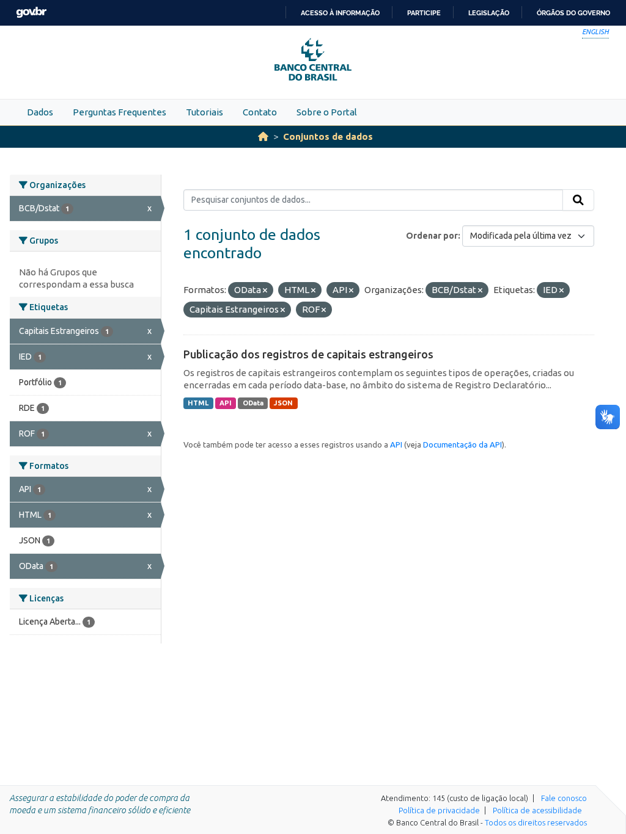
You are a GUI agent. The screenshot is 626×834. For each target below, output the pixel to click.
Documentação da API (462, 444)
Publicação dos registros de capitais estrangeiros (308, 354)
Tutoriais (204, 112)
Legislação (488, 13)
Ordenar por (432, 236)
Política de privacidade (439, 810)
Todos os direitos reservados (536, 822)
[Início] (263, 136)
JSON (283, 403)
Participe (424, 13)
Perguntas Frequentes (119, 112)
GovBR (31, 12)
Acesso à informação (340, 13)
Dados (40, 112)
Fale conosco (564, 798)
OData (253, 403)
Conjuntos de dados (328, 136)
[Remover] (265, 290)
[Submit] (578, 200)
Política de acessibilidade (537, 810)
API (225, 403)
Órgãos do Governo (573, 13)
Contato (260, 112)
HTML (198, 403)
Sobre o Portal (326, 112)
